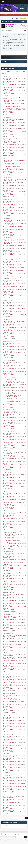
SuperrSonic (22, 359)
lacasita (19, 805)
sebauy (19, 144)
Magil (20, 100)
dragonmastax (21, 796)
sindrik (19, 81)
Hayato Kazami (21, 408)
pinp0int (20, 546)
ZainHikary (20, 777)
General (17, 14)
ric (18, 131)
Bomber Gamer (21, 755)
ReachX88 (20, 299)
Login (22, 5)
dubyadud (20, 673)
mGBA (12, 14)
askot (19, 75)
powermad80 (23, 103)
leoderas (20, 198)
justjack (19, 414)
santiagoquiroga (22, 153)
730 (19, 185)
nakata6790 (21, 314)
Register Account (22, 9)
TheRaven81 (21, 789)
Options (23, 21)
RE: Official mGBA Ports (9, 75)
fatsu (19, 802)
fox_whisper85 (21, 97)
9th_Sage (20, 122)
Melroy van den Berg (22, 840)
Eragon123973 (21, 251)
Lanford (20, 704)
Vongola (20, 726)
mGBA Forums (6, 14)
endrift (16, 71)
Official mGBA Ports (7, 72)
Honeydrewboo (21, 808)
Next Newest (22, 61)
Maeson (20, 352)
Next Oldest (5, 61)
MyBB (8, 840)
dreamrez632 (21, 270)
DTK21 (19, 490)
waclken (20, 509)
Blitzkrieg (20, 109)
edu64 (19, 600)
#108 (25, 30)
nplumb (20, 733)
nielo (19, 172)
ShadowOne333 (22, 289)
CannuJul (20, 305)
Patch (19, 157)
